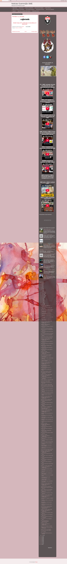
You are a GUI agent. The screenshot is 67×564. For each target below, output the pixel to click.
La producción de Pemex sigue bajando (46, 328)
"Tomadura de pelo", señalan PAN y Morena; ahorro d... (46, 431)
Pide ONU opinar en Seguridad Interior (46, 506)
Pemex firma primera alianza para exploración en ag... (46, 313)
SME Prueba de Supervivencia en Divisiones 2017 (46, 367)
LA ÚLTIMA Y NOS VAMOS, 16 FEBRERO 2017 (45, 452)
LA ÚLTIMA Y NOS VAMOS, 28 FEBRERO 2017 (45, 306)
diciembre (42, 292)
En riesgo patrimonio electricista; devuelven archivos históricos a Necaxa (49, 244)
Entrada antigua (34, 31)
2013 (41, 540)
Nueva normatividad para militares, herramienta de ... (46, 356)
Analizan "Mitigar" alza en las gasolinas (46, 489)
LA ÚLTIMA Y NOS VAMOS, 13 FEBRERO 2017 (45, 496)
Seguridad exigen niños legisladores (46, 486)
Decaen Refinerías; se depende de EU (46, 406)
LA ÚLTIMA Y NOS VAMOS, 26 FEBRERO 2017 (45, 340)
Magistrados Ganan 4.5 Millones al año (46, 399)
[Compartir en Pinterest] (29, 26)
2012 (41, 541)
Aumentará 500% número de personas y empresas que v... (46, 348)
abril (42, 302)
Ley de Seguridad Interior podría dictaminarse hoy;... (45, 477)
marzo (42, 303)
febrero (42, 304)
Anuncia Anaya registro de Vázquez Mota (47, 441)
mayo (42, 300)
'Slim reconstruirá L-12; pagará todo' (49, 259)
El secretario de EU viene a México (46, 530)
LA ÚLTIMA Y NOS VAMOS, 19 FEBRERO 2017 (45, 411)
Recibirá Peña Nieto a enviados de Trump (47, 385)
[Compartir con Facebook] (28, 26)
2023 (41, 283)
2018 (41, 289)
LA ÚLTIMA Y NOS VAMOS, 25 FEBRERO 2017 (45, 353)
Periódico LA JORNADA (18, 27)
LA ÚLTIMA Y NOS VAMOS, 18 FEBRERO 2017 (45, 425)
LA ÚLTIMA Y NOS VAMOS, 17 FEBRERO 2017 (45, 436)
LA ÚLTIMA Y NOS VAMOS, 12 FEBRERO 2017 (45, 511)
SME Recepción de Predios (40, 9)
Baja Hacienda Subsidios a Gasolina (46, 371)
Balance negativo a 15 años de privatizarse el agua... (45, 408)
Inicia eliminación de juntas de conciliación (47, 333)
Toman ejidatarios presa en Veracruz (46, 354)
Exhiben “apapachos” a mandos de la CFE (47, 379)
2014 (41, 539)
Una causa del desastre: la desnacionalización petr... (45, 521)
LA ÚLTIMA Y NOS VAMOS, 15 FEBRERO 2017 (45, 467)
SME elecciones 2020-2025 (50, 9)
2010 (41, 544)
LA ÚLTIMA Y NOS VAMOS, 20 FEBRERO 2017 (45, 397)
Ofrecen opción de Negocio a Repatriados (47, 336)
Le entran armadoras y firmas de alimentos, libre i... (45, 479)
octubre (42, 294)
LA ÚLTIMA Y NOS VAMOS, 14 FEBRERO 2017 (45, 484)
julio (42, 298)
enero (42, 535)
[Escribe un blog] (27, 26)
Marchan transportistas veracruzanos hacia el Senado (46, 445)
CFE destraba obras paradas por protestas (47, 392)
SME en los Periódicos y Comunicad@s (18, 9)
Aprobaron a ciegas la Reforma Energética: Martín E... (45, 324)
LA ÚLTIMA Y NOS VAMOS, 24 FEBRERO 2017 (45, 363)
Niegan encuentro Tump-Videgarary (46, 529)
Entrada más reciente (16, 31)
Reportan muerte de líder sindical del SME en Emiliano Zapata (49, 229)
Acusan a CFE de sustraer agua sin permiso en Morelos (46, 360)
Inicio (26, 31)
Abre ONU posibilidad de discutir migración (47, 309)
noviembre (42, 293)
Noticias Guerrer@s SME (21, 4)
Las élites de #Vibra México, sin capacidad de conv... (45, 508)
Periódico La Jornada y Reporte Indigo (46, 374)
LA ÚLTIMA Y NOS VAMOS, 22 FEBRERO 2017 (45, 376)
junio (42, 299)
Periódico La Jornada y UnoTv (48, 234)
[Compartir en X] (28, 26)
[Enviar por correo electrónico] (26, 26)
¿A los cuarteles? (43, 531)
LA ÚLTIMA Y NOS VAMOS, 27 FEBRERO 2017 (45, 322)
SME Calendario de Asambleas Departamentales (45, 365)
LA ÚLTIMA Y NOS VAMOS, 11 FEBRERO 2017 (45, 524)
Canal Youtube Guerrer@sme (30, 9)
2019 (41, 288)
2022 (41, 284)
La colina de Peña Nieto (47, 239)
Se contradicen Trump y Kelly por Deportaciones (46, 373)
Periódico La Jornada (44, 351)
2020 (41, 287)
